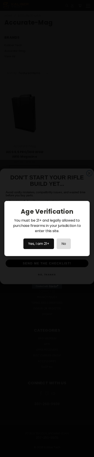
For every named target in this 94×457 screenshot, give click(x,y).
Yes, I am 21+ (38, 243)
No (63, 243)
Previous (6, 452)
